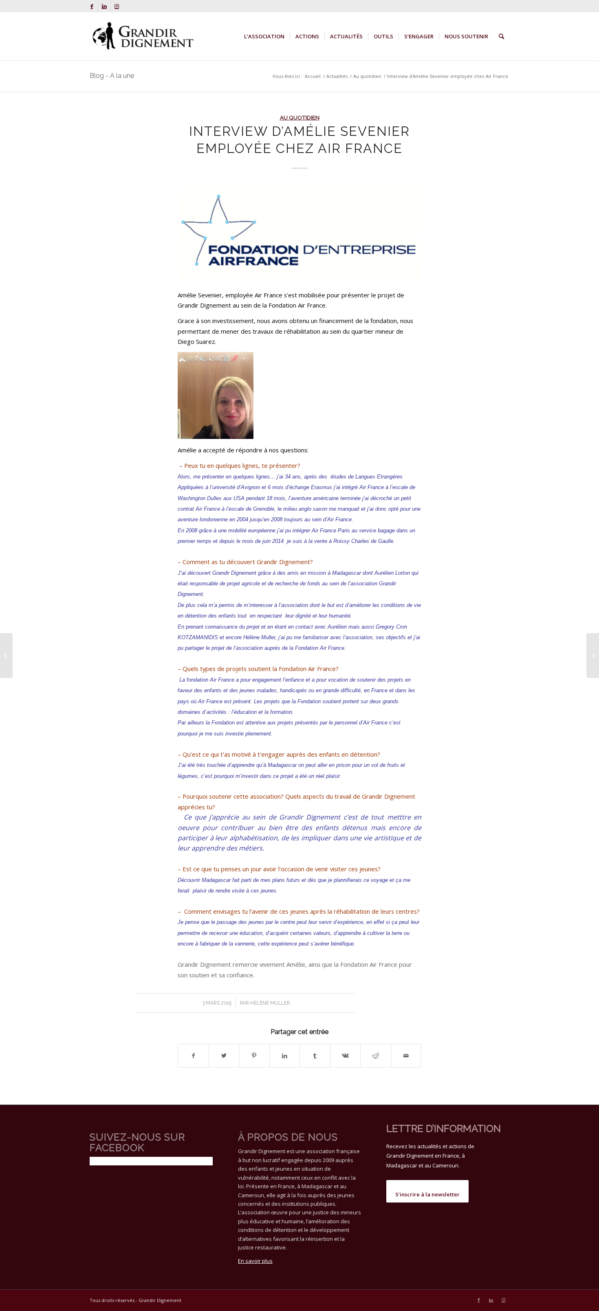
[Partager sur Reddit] (376, 1055)
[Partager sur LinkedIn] (285, 1055)
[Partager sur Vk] (345, 1055)
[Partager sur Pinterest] (254, 1055)
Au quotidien (299, 117)
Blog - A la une (112, 76)
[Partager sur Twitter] (224, 1055)
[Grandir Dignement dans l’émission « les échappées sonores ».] (592, 655)
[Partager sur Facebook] (193, 1055)
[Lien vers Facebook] (92, 6)
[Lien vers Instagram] (116, 6)
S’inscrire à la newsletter (427, 1194)
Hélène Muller (270, 1003)
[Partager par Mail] (406, 1055)
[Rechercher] (501, 36)
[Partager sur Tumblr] (315, 1055)
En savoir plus (255, 1260)
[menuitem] (264, 36)
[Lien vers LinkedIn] (104, 6)
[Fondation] (299, 232)
